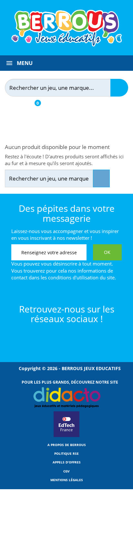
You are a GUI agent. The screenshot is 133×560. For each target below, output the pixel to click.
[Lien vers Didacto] (66, 397)
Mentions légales (66, 480)
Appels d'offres (67, 462)
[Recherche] (119, 88)
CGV (66, 471)
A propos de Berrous (66, 445)
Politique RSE (66, 453)
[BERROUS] (66, 28)
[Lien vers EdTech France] (66, 436)
